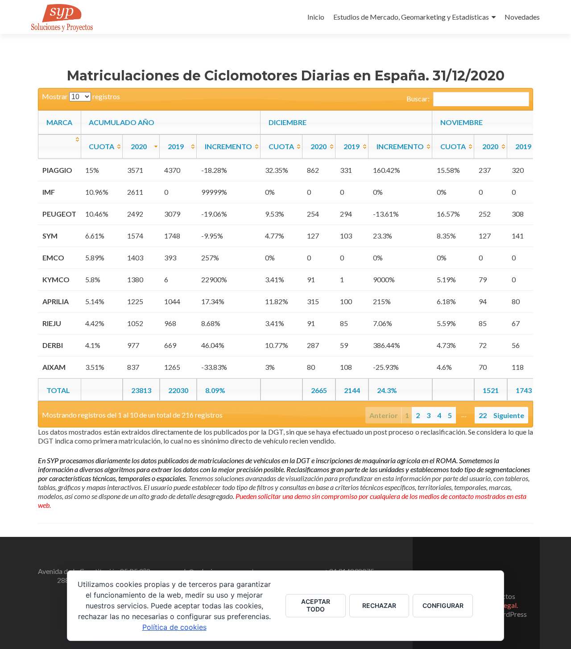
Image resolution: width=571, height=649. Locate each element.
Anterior (383, 415)
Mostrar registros (81, 96)
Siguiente (508, 415)
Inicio (315, 17)
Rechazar (379, 605)
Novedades (522, 17)
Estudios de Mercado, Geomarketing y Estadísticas (411, 17)
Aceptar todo (315, 605)
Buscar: (418, 98)
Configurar (442, 605)
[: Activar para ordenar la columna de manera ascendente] (59, 146)
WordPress (509, 614)
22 (483, 415)
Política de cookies (174, 627)
